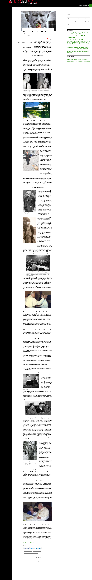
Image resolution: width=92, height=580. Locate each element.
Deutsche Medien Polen (71, 33)
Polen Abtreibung (80, 33)
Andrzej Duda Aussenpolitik (75, 32)
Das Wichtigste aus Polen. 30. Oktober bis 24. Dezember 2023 (77, 59)
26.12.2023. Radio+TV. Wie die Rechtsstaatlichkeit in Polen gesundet (78, 61)
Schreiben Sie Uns (86, 5)
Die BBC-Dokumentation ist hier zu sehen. (31, 542)
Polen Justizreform (80, 42)
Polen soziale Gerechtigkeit (71, 48)
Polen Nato (85, 44)
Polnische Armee (77, 51)
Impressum (80, 5)
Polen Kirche (87, 42)
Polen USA (79, 50)
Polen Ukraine (79, 48)
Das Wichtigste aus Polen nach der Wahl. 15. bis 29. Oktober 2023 (78, 68)
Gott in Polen (28, 29)
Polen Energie (75, 39)
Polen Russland (79, 47)
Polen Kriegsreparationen (83, 43)
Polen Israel (74, 42)
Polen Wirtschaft (72, 51)
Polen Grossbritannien (82, 41)
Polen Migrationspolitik (78, 44)
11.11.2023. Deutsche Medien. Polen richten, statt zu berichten (77, 65)
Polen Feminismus (86, 39)
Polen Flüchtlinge (70, 41)
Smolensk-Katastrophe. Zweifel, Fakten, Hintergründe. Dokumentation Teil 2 (48, 563)
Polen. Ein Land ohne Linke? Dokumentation (43, 558)
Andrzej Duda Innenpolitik (84, 32)
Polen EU (81, 39)
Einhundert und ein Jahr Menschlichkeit (73, 63)
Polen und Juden (73, 50)
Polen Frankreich (76, 41)
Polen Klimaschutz (69, 43)
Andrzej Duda (69, 32)
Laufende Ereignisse (5, 7)
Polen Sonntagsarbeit (86, 47)
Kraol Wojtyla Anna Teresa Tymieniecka (30, 553)
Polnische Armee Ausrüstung (84, 51)
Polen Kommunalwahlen (75, 43)
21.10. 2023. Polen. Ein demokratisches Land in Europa (76, 70)
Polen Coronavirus (77, 35)
